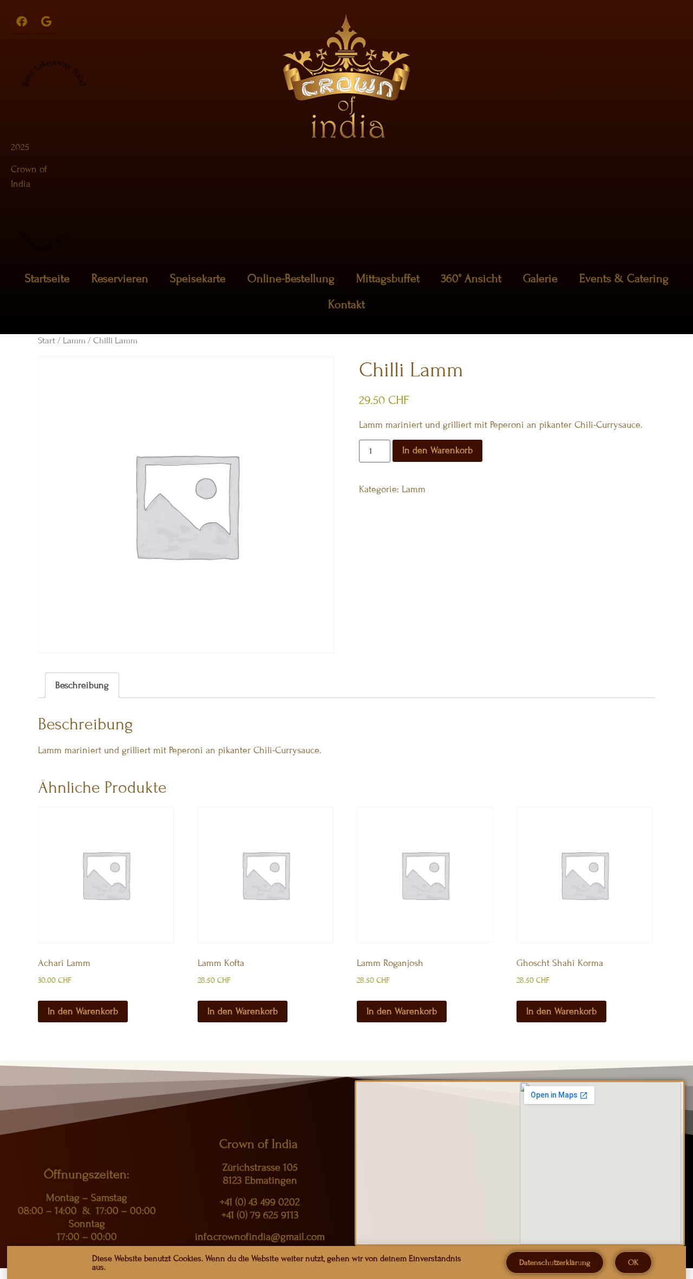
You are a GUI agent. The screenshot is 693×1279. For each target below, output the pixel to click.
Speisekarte (198, 278)
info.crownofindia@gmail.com (260, 1236)
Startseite (47, 278)
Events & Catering (624, 278)
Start (46, 340)
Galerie (540, 278)
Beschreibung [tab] (82, 685)
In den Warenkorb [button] (83, 1011)
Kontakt (346, 304)
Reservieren (119, 278)
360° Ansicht (471, 278)
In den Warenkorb (437, 450)
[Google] (46, 21)
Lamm (74, 340)
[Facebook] (21, 21)
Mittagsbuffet (388, 278)
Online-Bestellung (291, 278)
